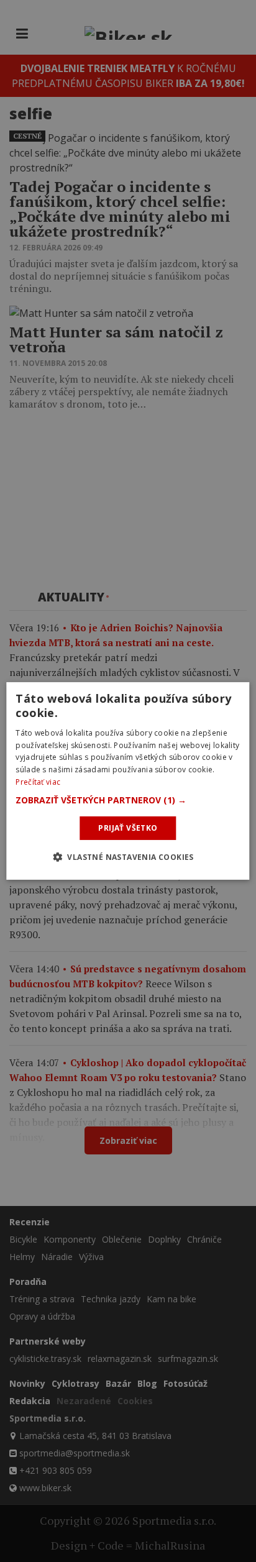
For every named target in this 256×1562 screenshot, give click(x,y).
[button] (128, 800)
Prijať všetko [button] (127, 828)
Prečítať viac (38, 782)
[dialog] (127, 781)
